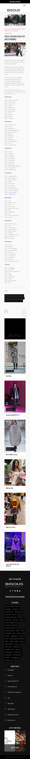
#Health (19, 633)
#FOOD (18, 630)
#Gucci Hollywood (10, 554)
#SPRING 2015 (17, 652)
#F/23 (8, 371)
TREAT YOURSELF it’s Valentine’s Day (15, 692)
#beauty (7, 606)
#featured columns (9, 630)
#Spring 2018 (8, 655)
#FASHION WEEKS (9, 622)
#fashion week (19, 295)
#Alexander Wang (10, 408)
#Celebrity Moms (9, 611)
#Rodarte (8, 449)
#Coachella (8, 614)
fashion (7, 29)
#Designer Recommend (10, 617)
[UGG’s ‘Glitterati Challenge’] (24, 314)
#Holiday (7, 636)
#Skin (13, 649)
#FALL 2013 (8, 620)
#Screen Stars (18, 301)
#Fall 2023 (9, 448)
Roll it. (9, 698)
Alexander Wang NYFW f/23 (12, 415)
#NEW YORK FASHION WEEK (17, 638)
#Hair (14, 633)
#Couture (14, 614)
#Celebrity (9, 483)
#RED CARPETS (9, 644)
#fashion (22, 620)
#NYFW (11, 410)
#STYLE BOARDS (17, 655)
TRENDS (15, 31)
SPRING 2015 (8, 31)
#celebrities (15, 609)
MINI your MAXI (9, 488)
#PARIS (16, 641)
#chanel (13, 295)
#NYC (6, 641)
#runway (12, 301)
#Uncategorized (15, 657)
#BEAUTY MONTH (15, 606)
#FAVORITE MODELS (10, 628)
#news (6, 638)
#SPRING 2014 (9, 652)
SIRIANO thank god (11, 709)
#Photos (22, 641)
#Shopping (7, 649)
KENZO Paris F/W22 (10, 527)
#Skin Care (18, 649)
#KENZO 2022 (9, 518)
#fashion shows (9, 517)
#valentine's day (9, 660)
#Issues (21, 636)
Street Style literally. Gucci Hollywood (12, 565)
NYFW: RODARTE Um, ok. (12, 455)
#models (17, 298)
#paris (22, 298)
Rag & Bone (9, 376)
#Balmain (7, 295)
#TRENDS (7, 657)
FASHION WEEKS (16, 29)
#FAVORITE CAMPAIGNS (11, 625)
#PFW (6, 301)
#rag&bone (11, 371)
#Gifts (22, 630)
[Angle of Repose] (15, 740)
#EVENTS (20, 617)
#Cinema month (19, 611)
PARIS (23, 29)
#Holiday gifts (14, 636)
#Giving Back (8, 633)
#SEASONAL (17, 646)
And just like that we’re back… (13, 714)
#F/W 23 (8, 410)
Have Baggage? (11, 670)
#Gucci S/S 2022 (10, 555)
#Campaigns (8, 609)
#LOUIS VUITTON (9, 298)
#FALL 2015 (15, 620)
